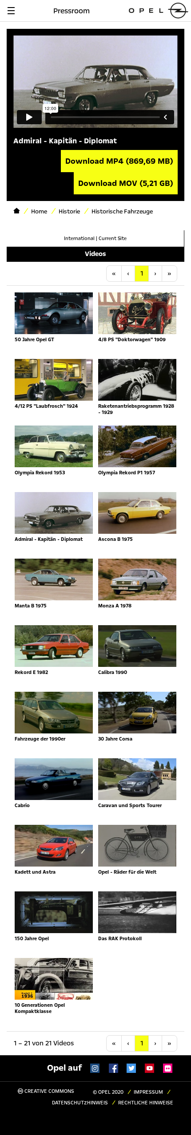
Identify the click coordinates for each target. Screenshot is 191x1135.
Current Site (113, 238)
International (79, 238)
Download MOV (125, 183)
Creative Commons (48, 1091)
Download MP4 (119, 161)
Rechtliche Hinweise (145, 1103)
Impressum (148, 1092)
